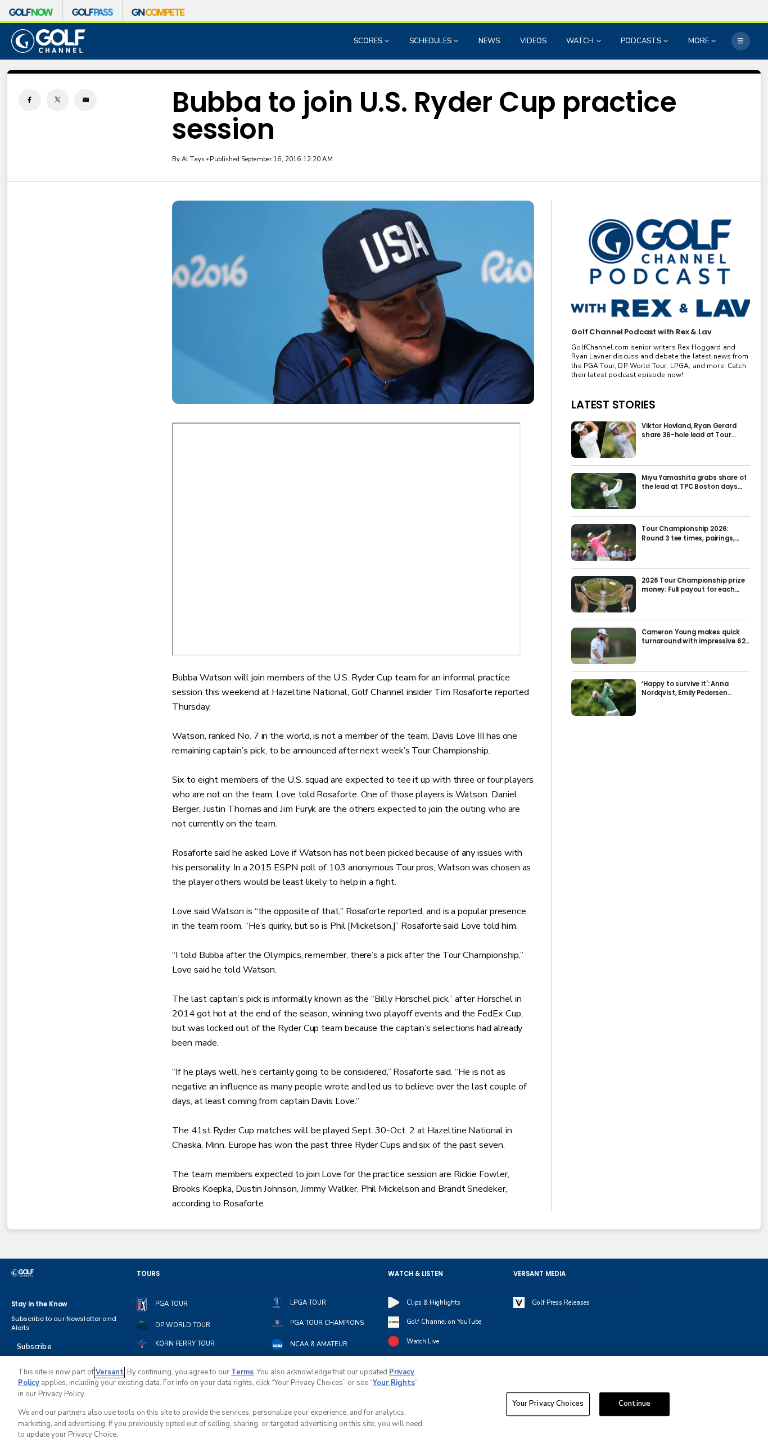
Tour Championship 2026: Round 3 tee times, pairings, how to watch (688, 533)
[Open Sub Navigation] (388, 41)
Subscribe (34, 1347)
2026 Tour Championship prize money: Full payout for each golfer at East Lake (693, 585)
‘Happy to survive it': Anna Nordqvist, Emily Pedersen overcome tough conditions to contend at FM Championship (693, 688)
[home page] (48, 40)
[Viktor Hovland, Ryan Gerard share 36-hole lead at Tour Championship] (603, 439)
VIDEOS (533, 41)
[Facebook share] (30, 100)
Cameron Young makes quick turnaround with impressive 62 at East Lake (693, 637)
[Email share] (85, 100)
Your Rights (394, 1383)
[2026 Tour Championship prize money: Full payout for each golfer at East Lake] (603, 594)
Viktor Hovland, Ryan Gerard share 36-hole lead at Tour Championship (689, 430)
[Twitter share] (57, 100)
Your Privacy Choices (548, 1404)
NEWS (489, 41)
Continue (634, 1404)
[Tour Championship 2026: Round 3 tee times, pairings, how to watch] (603, 542)
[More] (740, 41)
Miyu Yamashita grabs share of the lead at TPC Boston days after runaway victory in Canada (693, 482)
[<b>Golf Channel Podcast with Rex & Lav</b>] (660, 269)
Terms (242, 1372)
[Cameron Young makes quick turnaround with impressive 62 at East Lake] (603, 646)
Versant (110, 1372)
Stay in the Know (39, 1304)
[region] (384, 1404)
